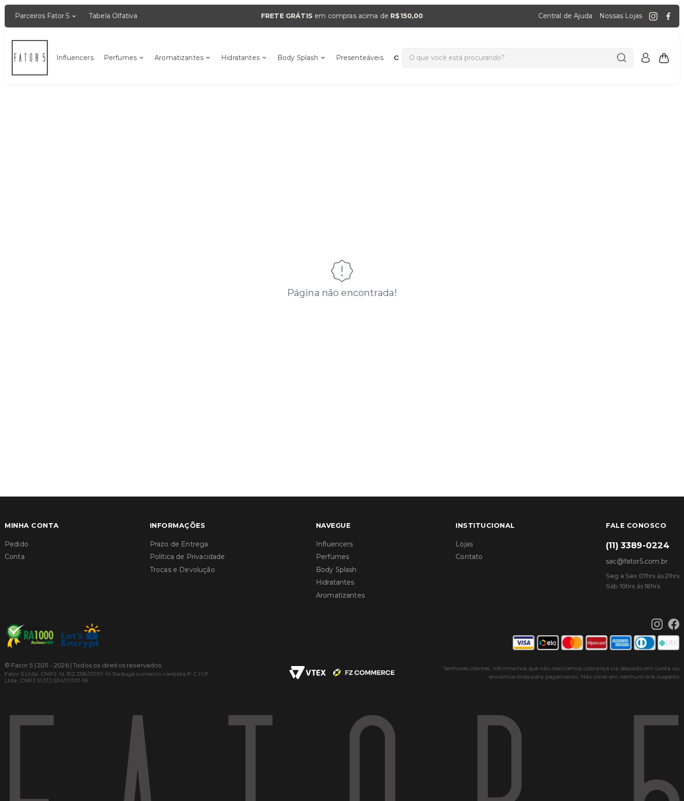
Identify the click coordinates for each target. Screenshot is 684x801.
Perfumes (120, 58)
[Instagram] (653, 16)
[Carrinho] (664, 58)
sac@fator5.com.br (637, 561)
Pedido (16, 544)
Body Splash (297, 58)
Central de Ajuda (565, 16)
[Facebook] (668, 16)
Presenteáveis (359, 58)
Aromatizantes (178, 58)
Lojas (464, 544)
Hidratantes (240, 58)
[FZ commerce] (364, 672)
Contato (469, 556)
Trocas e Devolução (182, 569)
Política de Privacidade (187, 556)
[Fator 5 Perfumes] (30, 58)
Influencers (75, 58)
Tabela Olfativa (113, 16)
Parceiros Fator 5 (42, 16)
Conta (15, 556)
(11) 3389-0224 (638, 545)
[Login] (645, 58)
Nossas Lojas (620, 16)
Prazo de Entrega (179, 544)
